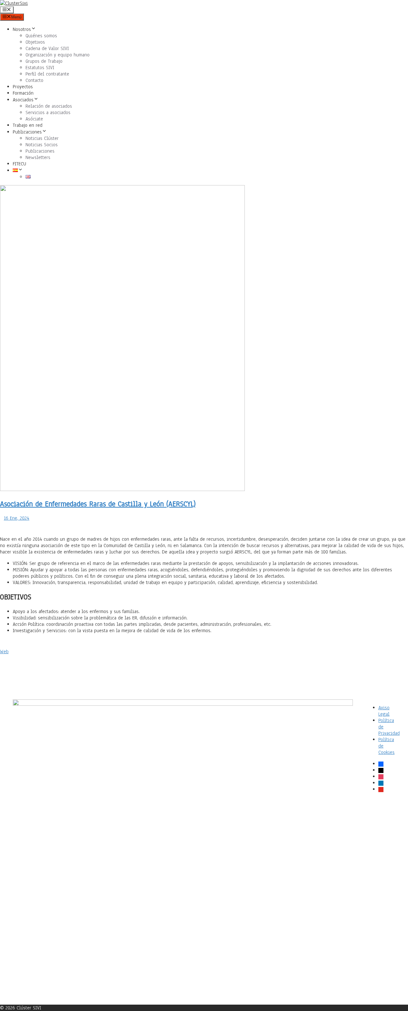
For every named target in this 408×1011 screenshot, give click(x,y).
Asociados (23, 100)
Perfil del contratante (47, 74)
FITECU (19, 164)
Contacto (34, 80)
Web (4, 651)
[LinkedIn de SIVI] (383, 866)
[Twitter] (383, 830)
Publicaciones (27, 132)
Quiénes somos (41, 35)
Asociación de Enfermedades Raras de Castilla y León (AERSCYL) (98, 504)
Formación (23, 93)
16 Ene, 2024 (16, 518)
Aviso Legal (384, 710)
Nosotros (22, 29)
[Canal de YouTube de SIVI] (383, 901)
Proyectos (23, 86)
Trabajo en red (27, 125)
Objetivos (35, 42)
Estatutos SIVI (40, 67)
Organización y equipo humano (58, 55)
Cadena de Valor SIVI (47, 48)
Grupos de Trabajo (44, 61)
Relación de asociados (49, 106)
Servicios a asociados (48, 112)
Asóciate (34, 119)
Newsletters (38, 157)
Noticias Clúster (42, 138)
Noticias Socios (42, 144)
